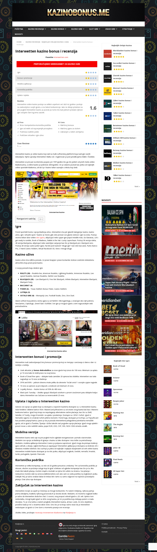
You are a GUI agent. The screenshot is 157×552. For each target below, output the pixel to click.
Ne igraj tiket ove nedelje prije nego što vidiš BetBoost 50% (120, 316)
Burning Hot (118, 436)
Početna (19, 29)
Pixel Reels (118, 459)
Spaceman (117, 389)
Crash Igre (110, 29)
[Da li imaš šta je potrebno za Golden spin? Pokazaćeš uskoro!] (122, 340)
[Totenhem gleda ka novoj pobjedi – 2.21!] (122, 250)
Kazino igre (76, 29)
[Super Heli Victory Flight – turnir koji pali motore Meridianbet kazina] (122, 280)
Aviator (116, 377)
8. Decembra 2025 (125, 351)
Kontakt (104, 532)
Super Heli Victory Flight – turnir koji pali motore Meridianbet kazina (121, 285)
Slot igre (93, 29)
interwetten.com (61, 57)
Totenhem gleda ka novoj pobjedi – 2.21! (118, 256)
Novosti (19, 34)
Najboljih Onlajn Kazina (121, 45)
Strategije (127, 29)
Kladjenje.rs (71, 512)
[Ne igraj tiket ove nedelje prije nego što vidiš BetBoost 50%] (122, 310)
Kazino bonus (57, 29)
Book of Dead (119, 366)
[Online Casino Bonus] (78, 20)
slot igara (40, 237)
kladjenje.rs (19, 524)
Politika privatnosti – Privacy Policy (114, 528)
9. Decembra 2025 (124, 261)
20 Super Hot (118, 471)
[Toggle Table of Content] (39, 219)
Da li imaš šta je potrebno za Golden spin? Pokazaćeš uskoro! (121, 346)
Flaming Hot (118, 413)
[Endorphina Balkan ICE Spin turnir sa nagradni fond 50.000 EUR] (122, 220)
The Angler (118, 424)
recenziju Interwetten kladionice (49, 512)
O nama (105, 524)
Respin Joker (118, 401)
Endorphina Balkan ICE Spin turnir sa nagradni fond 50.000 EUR (121, 226)
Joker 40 (116, 448)
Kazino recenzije (36, 29)
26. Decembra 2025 (125, 231)
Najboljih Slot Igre (122, 361)
